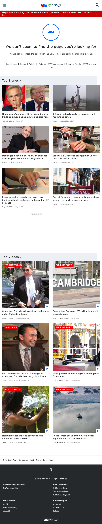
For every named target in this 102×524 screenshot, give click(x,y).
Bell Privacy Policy (60, 488)
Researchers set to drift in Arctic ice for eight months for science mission (73, 437)
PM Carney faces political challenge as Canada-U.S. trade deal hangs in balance (24, 375)
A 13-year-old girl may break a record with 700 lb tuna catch (74, 115)
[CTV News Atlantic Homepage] (51, 5)
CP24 (5, 504)
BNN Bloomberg (10, 507)
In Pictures (41, 64)
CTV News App (9, 460)
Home (7, 64)
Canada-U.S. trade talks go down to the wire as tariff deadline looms (25, 312)
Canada (23, 64)
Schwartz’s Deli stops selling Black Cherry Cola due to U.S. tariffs (75, 157)
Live (51, 68)
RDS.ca (56, 510)
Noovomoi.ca (58, 507)
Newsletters (41, 460)
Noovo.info (57, 504)
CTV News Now (90, 64)
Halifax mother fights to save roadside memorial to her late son (22, 437)
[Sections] (4, 5)
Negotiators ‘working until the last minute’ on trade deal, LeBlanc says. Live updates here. (25, 115)
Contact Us (23, 460)
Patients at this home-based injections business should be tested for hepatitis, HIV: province (25, 200)
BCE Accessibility (10, 488)
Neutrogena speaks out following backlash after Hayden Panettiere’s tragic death (25, 157)
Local (15, 64)
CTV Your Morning (55, 64)
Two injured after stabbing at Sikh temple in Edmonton (76, 375)
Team (51, 460)
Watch (31, 64)
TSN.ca (6, 510)
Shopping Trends (73, 64)
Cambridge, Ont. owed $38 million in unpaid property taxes (75, 312)
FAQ (32, 460)
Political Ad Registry (61, 494)
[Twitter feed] (51, 469)
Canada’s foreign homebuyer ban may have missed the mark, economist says (76, 198)
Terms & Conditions (61, 491)
